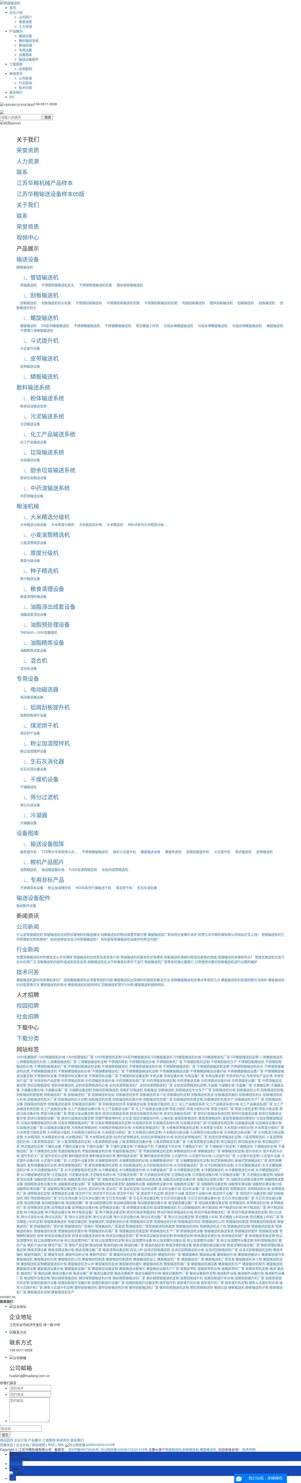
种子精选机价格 (230, 1207)
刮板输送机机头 (250, 1094)
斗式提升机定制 (248, 1155)
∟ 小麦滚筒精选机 (43, 534)
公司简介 (25, 17)
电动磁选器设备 (29, 697)
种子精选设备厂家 (85, 1212)
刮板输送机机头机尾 (54, 302)
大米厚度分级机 (61, 524)
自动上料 (136, 1249)
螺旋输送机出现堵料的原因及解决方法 (142, 979)
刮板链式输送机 (158, 1103)
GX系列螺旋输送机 (53, 325)
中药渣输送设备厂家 (246, 1080)
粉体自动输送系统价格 (88, 1235)
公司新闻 (25, 78)
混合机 (82, 1188)
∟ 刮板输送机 (37, 295)
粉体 (40, 1235)
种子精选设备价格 (58, 1212)
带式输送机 (241, 851)
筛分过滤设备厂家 (154, 1216)
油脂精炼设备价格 (159, 1183)
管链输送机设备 (191, 1230)
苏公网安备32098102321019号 (92, 1444)
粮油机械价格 (113, 1245)
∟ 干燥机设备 (37, 779)
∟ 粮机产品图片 (40, 862)
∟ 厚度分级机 (37, 552)
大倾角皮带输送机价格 (114, 1127)
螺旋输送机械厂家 (177, 1263)
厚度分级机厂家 (222, 1108)
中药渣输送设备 (29, 495)
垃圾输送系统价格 (166, 1122)
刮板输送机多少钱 (153, 1094)
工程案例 (16, 64)
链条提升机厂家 (212, 1282)
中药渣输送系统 (72, 1080)
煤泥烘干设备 (28, 733)
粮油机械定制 (155, 1245)
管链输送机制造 (237, 1221)
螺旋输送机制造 (93, 1259)
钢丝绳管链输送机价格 (95, 1277)
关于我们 (27, 204)
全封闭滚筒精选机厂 (124, 1085)
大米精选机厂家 (76, 1136)
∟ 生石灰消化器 (40, 761)
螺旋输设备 (207, 1254)
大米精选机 (113, 524)
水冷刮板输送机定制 (219, 1165)
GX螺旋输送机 (162, 1056)
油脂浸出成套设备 (148, 1179)
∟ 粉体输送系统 (40, 398)
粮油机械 (25, 45)
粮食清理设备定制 (116, 1249)
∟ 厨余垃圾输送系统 (45, 470)
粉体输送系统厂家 (235, 1235)
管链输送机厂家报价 (79, 1226)
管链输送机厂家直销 (110, 1226)
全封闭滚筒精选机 (113, 869)
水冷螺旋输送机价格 (239, 1169)
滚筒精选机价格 (258, 1188)
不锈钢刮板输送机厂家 (50, 1066)
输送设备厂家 (83, 1273)
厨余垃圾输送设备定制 (77, 1118)
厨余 (98, 1113)
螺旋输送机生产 (229, 1263)
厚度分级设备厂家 (53, 1113)
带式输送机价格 (249, 1141)
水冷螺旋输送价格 (132, 1169)
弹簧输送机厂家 (209, 1151)
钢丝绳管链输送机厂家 (128, 1277)
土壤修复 (167, 1118)
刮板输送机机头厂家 (42, 1099)
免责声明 (248, 1449)
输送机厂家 (29, 1273)
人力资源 (25, 26)
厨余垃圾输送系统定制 (214, 1113)
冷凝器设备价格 (32, 1089)
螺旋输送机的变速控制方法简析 (244, 979)
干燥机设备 (53, 1146)
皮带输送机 (263, 851)
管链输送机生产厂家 (164, 1230)
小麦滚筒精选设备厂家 (169, 1141)
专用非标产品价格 (259, 1075)
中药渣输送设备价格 (215, 1080)
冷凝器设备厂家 (56, 1089)
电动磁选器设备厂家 (183, 1202)
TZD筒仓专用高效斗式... (57, 851)
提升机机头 (254, 1151)
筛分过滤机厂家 (56, 1216)
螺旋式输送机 (147, 1254)
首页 (12, 7)
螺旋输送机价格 (45, 1259)
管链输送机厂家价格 (48, 1226)
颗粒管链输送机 (201, 1287)
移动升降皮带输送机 (141, 1212)
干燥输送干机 (144, 1146)
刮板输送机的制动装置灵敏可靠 (124, 934)
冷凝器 (212, 1085)
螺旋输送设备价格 (50, 1268)
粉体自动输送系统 (31, 406)
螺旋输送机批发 (106, 1263)
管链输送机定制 (238, 1226)
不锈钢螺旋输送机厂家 (108, 1071)
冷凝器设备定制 (80, 1089)
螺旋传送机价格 (76, 1254)
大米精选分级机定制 (147, 1132)
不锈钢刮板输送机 (87, 302)
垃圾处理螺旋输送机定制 (113, 1122)
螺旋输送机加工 (144, 1259)
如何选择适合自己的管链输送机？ (75, 939)
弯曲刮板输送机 (191, 302)
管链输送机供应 (189, 1221)
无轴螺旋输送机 (106, 1160)
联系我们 (16, 92)
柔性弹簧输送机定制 (103, 1165)
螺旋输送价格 (227, 1254)
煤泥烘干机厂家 (128, 1193)
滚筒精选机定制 (38, 1193)
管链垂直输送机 (55, 1221)
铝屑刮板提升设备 (31, 715)
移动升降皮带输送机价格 (175, 1212)
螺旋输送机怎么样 (81, 1263)
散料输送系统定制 (157, 1155)
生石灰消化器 (145, 887)
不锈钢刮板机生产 (224, 1061)
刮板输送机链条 (59, 1103)
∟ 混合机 (31, 660)
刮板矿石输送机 (131, 1089)
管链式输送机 (77, 1221)
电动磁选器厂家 (76, 1202)
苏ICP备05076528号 (83, 1449)
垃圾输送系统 (142, 1122)
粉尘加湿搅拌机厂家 (79, 1240)
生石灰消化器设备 (31, 769)
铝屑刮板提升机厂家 (249, 1277)
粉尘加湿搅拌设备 (31, 751)
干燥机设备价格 (73, 1146)
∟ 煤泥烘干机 (37, 725)
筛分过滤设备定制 (181, 1216)
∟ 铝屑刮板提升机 (43, 707)
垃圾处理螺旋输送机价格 (39, 1122)
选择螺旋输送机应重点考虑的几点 (195, 979)
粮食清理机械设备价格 (209, 1245)
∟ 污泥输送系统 (40, 416)
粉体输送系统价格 (207, 1235)
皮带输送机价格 (257, 1202)
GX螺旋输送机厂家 (216, 1056)
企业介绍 (16, 12)
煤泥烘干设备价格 (198, 1193)
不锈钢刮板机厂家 (169, 1061)
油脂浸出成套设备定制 (246, 1179)
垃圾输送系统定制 (220, 1122)
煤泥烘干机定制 (152, 1193)
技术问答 (25, 87)
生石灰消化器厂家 (119, 1198)
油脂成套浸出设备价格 (50, 1179)
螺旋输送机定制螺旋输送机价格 (44, 1263)
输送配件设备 (26, 905)
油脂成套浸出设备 (31, 614)
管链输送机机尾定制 (134, 1230)
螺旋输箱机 (190, 1254)
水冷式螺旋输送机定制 (80, 1169)
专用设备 (25, 49)
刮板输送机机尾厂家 (158, 1099)
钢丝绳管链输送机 (128, 285)
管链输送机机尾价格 (72, 1230)
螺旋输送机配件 (253, 1263)
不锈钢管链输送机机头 (56, 285)
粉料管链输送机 (265, 1240)
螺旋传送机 (171, 851)
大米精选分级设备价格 (206, 1132)
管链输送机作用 (165, 1221)
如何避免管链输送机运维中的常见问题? (129, 939)
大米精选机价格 (88, 524)
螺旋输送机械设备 (204, 1263)
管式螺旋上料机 (145, 325)
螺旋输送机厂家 (168, 1259)
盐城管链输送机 (165, 1207)
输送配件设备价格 (251, 1273)
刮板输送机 (26, 302)
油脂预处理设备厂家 (31, 1188)
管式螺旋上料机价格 (234, 1216)
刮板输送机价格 (224, 1089)
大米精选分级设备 (31, 524)
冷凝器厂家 (244, 1085)
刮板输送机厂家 (79, 1094)
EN (11, 96)
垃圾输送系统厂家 (193, 1122)
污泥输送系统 (78, 1174)
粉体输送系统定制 (262, 1235)
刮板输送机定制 (178, 1094)
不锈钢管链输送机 (115, 1066)
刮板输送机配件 (35, 1103)
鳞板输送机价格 (257, 1287)
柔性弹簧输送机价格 (42, 1165)
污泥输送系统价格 (102, 1174)
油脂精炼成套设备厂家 (74, 1183)
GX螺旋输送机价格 (187, 1056)
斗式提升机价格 (200, 1155)
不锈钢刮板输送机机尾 (121, 302)
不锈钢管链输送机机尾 (93, 285)
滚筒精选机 (26, 869)
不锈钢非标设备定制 (134, 1075)
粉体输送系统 (183, 1235)
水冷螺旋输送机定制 (35, 1174)
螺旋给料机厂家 (169, 1254)
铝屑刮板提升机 (195, 851)
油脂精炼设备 (135, 1183)
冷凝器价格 (226, 1085)
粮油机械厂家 (134, 1245)
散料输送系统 (29, 40)
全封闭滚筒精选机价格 (91, 1085)
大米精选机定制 (100, 1136)
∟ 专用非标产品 (40, 879)
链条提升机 (26, 851)
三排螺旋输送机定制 (92, 1061)
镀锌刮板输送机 (219, 302)
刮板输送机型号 (127, 1094)
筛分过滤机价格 (32, 1216)
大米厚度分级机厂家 (269, 1127)
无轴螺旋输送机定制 (195, 1160)
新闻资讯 (16, 73)
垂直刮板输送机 (186, 1118)
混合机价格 (96, 1188)
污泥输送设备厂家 (232, 1174)
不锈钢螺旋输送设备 (174, 1071)
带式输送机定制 (32, 1146)
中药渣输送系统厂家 (130, 1080)
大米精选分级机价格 (86, 1132)
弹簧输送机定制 (233, 1151)
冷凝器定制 (261, 1085)
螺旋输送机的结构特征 (84, 984)
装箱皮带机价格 (209, 1268)
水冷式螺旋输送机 (248, 1165)
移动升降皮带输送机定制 (249, 1212)
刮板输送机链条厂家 (87, 1103)
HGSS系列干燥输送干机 (91, 887)
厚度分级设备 (28, 560)
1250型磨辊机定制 (108, 1056)
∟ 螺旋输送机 (37, 317)
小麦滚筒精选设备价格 (135, 1141)
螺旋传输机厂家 (35, 1254)
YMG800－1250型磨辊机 (36, 632)
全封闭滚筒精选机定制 (190, 1085)
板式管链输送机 (222, 1160)
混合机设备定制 (217, 1188)
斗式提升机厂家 (224, 1155)
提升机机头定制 (56, 1155)
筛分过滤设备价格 (126, 1216)
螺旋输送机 (26, 325)
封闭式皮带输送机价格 (157, 1136)
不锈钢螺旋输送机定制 (142, 1071)
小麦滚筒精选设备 (31, 542)
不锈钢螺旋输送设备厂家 (245, 1071)
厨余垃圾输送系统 (116, 1113)
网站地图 (38, 1444)
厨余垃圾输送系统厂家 (180, 1113)
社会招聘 (27, 1016)
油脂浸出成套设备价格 (179, 1179)
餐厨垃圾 (220, 1287)
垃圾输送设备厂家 (29, 1127)
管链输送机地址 (187, 1226)
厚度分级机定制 (246, 1108)
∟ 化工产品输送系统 (45, 434)
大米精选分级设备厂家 (240, 1132)
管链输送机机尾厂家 (103, 1230)
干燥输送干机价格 (168, 1146)
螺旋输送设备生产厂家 (162, 1268)
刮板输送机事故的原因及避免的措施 (190, 957)
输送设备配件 (29, 59)
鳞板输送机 (24, 267)
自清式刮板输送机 (157, 1249)
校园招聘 (27, 1005)
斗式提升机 (220, 851)
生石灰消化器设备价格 (204, 1198)
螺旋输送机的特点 (53, 984)
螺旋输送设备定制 (105, 1268)
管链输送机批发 (262, 1226)
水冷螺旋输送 (108, 1169)
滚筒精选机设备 (62, 1193)
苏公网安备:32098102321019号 (124, 1449)
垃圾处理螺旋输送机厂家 (76, 1122)
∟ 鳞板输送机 (37, 376)
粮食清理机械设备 (31, 596)
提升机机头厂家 (32, 1155)
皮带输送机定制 (38, 1207)
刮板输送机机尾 (99, 1099)
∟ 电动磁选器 (37, 689)
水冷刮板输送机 (130, 1165)
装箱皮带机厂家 (233, 1268)
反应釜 (127, 1118)
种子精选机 (210, 1207)
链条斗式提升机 (122, 851)
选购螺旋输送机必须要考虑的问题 (88, 979)
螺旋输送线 (274, 1263)
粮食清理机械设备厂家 (243, 1245)
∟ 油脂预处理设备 (43, 624)
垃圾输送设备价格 (268, 1122)
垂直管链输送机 (210, 1118)
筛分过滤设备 (28, 804)
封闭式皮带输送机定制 (224, 1136)
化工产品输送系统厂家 (256, 1103)
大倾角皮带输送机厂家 (148, 1127)
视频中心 (27, 237)
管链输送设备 (268, 1230)
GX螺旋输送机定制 (245, 1056)
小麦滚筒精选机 (253, 1136)
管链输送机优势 (141, 1221)
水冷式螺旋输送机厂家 (47, 1169)
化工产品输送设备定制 (151, 1108)
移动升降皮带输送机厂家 (212, 1212)
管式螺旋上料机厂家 (264, 1216)
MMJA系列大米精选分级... (145, 524)
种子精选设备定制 (112, 1212)
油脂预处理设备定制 (62, 1188)
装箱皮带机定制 (257, 1268)
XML (60, 1444)
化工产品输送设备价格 (84, 1108)
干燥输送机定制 (45, 1151)
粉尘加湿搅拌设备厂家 (203, 1240)
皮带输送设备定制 (140, 1207)
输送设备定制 (103, 1273)
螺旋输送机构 (153, 1263)
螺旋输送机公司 (69, 1259)
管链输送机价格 (117, 1221)
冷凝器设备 (26, 822)
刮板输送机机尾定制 (188, 1099)
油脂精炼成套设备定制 (108, 1183)
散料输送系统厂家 (130, 1155)
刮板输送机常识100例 (118, 984)
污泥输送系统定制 (157, 1174)
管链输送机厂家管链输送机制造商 (150, 1226)
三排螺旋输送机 (271, 1056)
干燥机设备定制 (121, 1146)
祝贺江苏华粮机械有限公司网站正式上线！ (229, 934)
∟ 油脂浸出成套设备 (45, 606)
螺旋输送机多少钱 (249, 1259)
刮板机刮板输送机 (106, 1089)
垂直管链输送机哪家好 (238, 1118)
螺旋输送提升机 (273, 1254)
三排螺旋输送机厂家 (62, 1061)
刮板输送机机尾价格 (127, 1099)
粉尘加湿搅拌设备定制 (237, 1240)
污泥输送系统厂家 (130, 1174)
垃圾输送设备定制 (57, 1127)
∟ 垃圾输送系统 (40, 452)
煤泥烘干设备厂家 (226, 1193)
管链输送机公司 (213, 1221)
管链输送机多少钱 (213, 1226)
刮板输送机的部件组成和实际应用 (62, 961)
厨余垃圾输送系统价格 (146, 1113)
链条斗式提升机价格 (263, 1282)
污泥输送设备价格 (205, 1174)
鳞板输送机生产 (62, 1292)
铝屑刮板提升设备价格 (74, 1282)
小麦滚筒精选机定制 (76, 1141)
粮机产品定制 (78, 1245)
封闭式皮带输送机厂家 (190, 1136)
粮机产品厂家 (58, 1245)
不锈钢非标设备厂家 (103, 1075)
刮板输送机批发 (202, 1094)
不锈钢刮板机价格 (142, 1061)
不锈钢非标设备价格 (72, 1075)
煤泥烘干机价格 (104, 1193)
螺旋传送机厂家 (100, 1254)
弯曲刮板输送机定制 (158, 1151)
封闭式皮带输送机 (126, 1136)
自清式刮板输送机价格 (187, 1249)
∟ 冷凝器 (31, 815)
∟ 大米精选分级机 (43, 516)
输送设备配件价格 (148, 1273)
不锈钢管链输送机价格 (145, 1066)
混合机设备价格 (169, 1188)
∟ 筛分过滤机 (37, 797)
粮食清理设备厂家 (88, 1249)
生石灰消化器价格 (92, 1198)
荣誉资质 (25, 21)
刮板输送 (150, 1089)
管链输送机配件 (246, 1230)
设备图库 (25, 54)
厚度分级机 (177, 1108)
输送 (272, 1268)
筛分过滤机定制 (80, 1216)
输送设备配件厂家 (175, 1273)
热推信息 (6, 1444)
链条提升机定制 (236, 1282)
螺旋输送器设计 (249, 1254)
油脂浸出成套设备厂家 (213, 1179)
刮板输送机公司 (248, 1089)
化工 (174, 1103)
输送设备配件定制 (203, 1273)
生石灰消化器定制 (146, 1198)
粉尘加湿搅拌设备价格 (169, 1240)
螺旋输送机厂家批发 (220, 1259)
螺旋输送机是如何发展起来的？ (39, 979)
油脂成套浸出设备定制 (118, 1179)
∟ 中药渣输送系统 (43, 488)
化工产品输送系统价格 (222, 1103)
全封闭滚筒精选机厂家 (156, 1085)
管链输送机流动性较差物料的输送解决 (72, 934)
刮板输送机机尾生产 (219, 1099)
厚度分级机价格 (198, 1108)
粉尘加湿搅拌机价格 (48, 1240)
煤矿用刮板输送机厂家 (40, 1198)
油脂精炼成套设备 (31, 650)
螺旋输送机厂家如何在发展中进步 (172, 934)
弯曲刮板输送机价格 (96, 1151)
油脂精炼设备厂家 (187, 1183)
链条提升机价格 (188, 1282)
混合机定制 (131, 1188)
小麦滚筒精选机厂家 (45, 1141)
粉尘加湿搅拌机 (57, 887)
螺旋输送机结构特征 (149, 984)
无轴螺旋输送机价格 (134, 1160)
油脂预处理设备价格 (267, 1183)
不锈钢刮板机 (118, 1061)
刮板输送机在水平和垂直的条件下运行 (115, 961)
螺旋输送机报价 (130, 1263)
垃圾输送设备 (28, 459)
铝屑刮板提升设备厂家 (108, 1282)
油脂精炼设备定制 (214, 1183)
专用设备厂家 (194, 1075)
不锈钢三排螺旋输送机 (34, 330)
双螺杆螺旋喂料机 (108, 1118)
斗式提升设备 (28, 348)
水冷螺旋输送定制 (187, 1169)
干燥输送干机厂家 (195, 1146)
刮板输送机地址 (103, 1094)
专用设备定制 (215, 1075)
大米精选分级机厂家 (116, 1132)
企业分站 (22, 1444)
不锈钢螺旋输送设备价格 (208, 1071)
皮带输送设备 (28, 366)
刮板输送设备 (136, 1103)
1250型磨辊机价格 (51, 1056)
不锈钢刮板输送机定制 (84, 1066)
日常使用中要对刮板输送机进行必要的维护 (226, 961)
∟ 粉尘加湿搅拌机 (43, 743)
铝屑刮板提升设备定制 (142, 1282)
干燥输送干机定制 (222, 1146)
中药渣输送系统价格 (100, 1080)
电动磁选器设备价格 (152, 1202)
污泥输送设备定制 (259, 1174)
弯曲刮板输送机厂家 (127, 1151)
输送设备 (25, 35)
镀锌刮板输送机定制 (174, 1287)
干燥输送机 (26, 786)
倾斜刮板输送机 (62, 1085)
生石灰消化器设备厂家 (238, 1198)
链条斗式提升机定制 (58, 1287)
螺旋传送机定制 (124, 1254)
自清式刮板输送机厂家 (221, 1249)
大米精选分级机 (58, 1132)
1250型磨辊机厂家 (80, 1056)
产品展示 (16, 31)
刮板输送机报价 (226, 1094)
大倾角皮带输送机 (84, 1127)
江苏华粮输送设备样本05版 (50, 193)
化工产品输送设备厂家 (118, 1108)
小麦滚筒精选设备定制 (203, 1141)
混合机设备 (26, 668)
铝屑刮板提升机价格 (219, 1277)
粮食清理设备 (37, 1249)
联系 (22, 172)
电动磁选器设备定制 (213, 1202)
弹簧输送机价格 (185, 1151)
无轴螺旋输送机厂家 (164, 1160)
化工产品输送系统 (192, 1103)
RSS (51, 1444)
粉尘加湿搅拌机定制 (110, 1240)
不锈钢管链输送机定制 (213, 1066)
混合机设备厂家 (193, 1188)
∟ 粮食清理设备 (40, 588)
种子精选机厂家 (254, 1207)
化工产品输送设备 (31, 442)
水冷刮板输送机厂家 (188, 1165)
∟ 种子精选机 (37, 570)
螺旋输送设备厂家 (77, 1268)
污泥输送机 (59, 1174)
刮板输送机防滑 (114, 1103)
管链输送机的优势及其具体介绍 (96, 957)
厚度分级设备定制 (81, 1113)
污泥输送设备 (28, 423)
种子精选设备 (28, 578)
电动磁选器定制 (100, 1202)
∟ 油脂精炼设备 (40, 642)
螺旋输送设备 (148, 851)
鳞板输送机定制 (38, 1292)
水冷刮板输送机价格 (158, 1165)
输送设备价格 (62, 1273)
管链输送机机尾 (45, 1230)
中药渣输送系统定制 (161, 1080)
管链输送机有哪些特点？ (236, 957)
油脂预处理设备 (239, 1183)
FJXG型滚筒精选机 (81, 869)
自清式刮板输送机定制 (255, 1249)
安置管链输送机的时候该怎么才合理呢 (44, 957)
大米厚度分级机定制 (31, 1132)
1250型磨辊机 (26, 1056)
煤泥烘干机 (122, 887)
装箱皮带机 (188, 1268)
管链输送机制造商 (263, 1221)
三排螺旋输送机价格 (31, 1061)
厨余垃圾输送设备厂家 (43, 1118)
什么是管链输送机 (29, 934)
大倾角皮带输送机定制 (182, 1127)
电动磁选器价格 (51, 869)
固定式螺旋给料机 (146, 1118)
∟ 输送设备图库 (40, 843)
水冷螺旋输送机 (212, 1169)
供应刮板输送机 (38, 1085)
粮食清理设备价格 (61, 1249)
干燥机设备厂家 (97, 1146)
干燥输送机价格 (265, 1146)
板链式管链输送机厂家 (251, 1160)
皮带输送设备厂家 (112, 1207)
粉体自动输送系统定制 (156, 1235)
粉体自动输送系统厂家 (122, 1235)
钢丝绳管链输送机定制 (162, 1277)
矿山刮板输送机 (189, 1207)
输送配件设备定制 (37, 1277)
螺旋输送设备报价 (132, 1268)
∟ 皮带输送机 (37, 358)
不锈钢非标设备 (29, 887)
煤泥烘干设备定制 (253, 1193)
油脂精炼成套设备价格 (40, 1183)
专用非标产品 (236, 1075)
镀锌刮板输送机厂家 (143, 1287)
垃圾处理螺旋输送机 (176, 325)
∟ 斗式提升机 (37, 340)
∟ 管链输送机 (37, 277)
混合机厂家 (114, 1188)
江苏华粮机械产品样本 (44, 182)
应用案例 (25, 68)
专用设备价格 (173, 1075)
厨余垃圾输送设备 (31, 477)
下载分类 (27, 1038)
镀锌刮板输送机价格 (113, 1287)
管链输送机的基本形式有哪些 (141, 957)
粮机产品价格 (37, 1245)
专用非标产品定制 (47, 1080)
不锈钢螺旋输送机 (85, 325)
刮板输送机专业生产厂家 (193, 1089)
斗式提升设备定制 (81, 1160)
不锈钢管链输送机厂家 (179, 1066)
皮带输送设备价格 (85, 1207)
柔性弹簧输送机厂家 (72, 1165)
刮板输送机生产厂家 (249, 1099)
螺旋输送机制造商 (119, 1259)
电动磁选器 (32, 1202)
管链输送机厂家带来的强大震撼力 (169, 961)
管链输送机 (26, 285)
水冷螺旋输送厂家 (159, 1169)
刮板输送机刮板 (272, 1089)
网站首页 (6, 1440)
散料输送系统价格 (102, 1155)
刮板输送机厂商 (55, 1094)
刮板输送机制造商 (29, 1094)
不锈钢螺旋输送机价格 (74, 1071)
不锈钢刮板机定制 (196, 1061)
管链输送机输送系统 (219, 1230)
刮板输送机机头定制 (72, 1099)
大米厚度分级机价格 (238, 1127)
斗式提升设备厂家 (53, 1160)
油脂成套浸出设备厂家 (84, 1179)
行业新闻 (25, 82)
